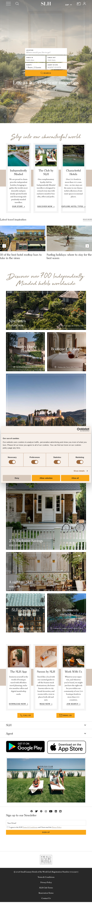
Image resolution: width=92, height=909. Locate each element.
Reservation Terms (46, 893)
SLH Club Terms (46, 887)
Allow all (75, 478)
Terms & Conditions (30, 827)
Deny (17, 478)
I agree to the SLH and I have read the (35, 827)
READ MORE (87, 219)
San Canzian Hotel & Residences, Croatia (46, 98)
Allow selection (46, 478)
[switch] (34, 462)
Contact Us (46, 898)
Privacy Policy (56, 827)
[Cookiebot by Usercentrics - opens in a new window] (78, 429)
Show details (79, 471)
